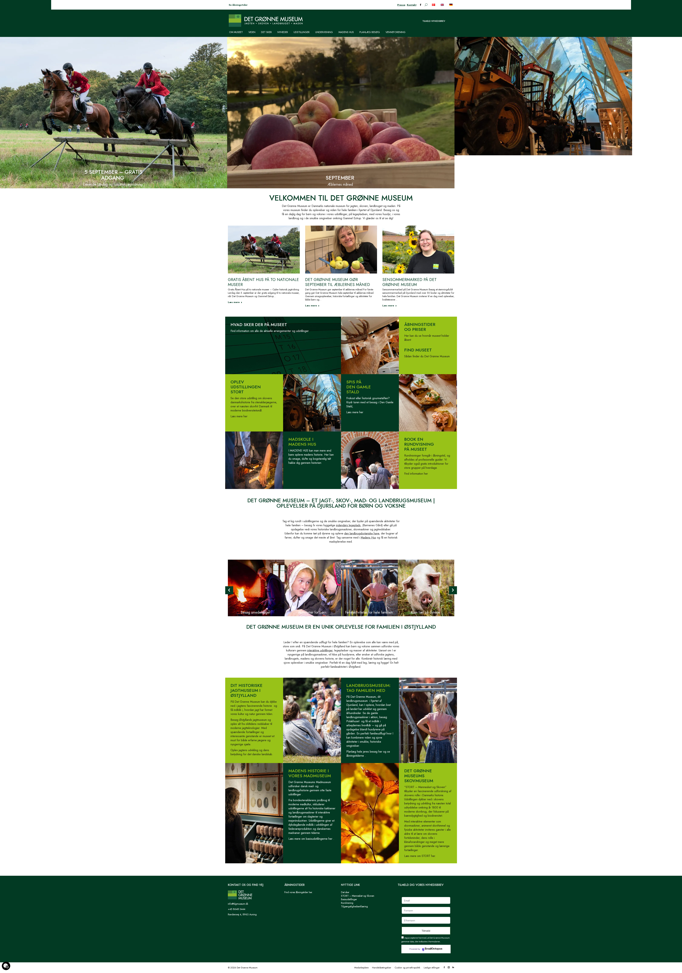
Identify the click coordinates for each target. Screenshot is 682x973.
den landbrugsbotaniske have (361, 533)
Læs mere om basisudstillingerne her (310, 839)
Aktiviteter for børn (312, 612)
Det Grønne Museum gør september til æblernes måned (337, 282)
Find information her (416, 474)
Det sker (345, 892)
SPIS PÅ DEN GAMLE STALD (358, 387)
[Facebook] (444, 967)
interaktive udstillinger (319, 650)
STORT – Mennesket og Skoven (357, 896)
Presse (401, 5)
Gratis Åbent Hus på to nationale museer (263, 282)
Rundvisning (347, 903)
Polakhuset (352, 721)
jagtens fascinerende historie (254, 706)
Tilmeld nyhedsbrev (433, 21)
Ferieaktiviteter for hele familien (369, 612)
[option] (256, 588)
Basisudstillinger (349, 899)
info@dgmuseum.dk (238, 904)
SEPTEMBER (340, 178)
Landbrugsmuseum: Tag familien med (368, 687)
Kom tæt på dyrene (425, 612)
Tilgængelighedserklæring (354, 906)
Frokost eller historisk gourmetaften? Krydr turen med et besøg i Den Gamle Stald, (369, 402)
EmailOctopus (433, 949)
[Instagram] (449, 967)
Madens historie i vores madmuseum (309, 773)
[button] (229, 590)
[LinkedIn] (453, 967)
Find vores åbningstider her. (298, 892)
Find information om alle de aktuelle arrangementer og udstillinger (270, 331)
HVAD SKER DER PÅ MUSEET (259, 324)
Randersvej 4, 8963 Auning (242, 914)
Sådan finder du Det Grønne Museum (427, 356)
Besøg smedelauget (255, 612)
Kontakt (411, 5)
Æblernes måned (340, 184)
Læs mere (234, 302)
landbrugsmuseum (357, 701)
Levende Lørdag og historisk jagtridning (113, 184)
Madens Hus (368, 537)
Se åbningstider (238, 5)
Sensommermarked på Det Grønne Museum (409, 282)
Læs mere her (239, 416)
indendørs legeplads (348, 525)
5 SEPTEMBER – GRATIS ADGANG (113, 175)
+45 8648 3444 (236, 909)
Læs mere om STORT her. (420, 856)
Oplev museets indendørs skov (567, 184)
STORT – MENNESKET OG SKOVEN (568, 175)
